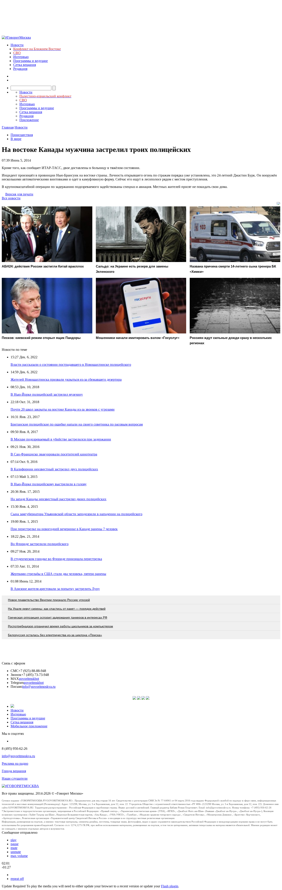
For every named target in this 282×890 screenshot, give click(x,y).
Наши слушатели (15, 778)
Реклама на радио (15, 763)
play (14, 840)
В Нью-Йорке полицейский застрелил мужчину (47, 394)
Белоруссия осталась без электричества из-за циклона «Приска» (55, 635)
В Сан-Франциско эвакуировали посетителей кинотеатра (54, 454)
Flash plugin (169, 886)
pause (15, 844)
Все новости (11, 198)
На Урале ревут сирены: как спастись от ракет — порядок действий (57, 608)
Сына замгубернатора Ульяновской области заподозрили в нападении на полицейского (76, 514)
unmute (16, 852)
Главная (8, 127)
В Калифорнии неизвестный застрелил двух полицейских (54, 469)
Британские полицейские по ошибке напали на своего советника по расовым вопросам (77, 424)
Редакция (20, 69)
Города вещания (14, 771)
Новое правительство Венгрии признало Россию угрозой (49, 600)
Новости (17, 45)
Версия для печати (19, 194)
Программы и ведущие (30, 61)
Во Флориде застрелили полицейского (40, 544)
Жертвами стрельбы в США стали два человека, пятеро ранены (58, 574)
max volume (19, 856)
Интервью (21, 57)
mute (14, 848)
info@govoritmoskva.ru (39, 686)
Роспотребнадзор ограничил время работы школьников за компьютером (60, 626)
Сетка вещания (24, 65)
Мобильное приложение (29, 726)
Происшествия (22, 135)
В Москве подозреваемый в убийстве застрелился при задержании (61, 439)
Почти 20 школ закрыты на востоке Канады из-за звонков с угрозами (63, 409)
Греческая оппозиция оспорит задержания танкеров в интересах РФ (57, 617)
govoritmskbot (29, 679)
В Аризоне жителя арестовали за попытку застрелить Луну (55, 589)
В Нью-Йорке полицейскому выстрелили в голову (49, 484)
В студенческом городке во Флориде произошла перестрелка (56, 559)
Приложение (29, 120)
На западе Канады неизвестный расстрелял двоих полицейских (58, 499)
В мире (16, 139)
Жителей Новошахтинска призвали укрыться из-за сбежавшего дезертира (66, 379)
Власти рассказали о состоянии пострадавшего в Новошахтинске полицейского (71, 364)
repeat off (17, 879)
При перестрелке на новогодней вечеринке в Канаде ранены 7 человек (64, 529)
